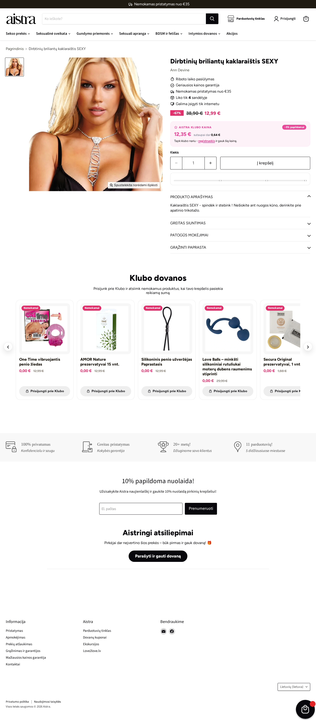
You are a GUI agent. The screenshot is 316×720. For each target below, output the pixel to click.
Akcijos (232, 33)
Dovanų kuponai (95, 637)
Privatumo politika (17, 702)
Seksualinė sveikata (52, 33)
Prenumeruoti (201, 508)
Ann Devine (179, 70)
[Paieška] (212, 18)
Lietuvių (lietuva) (291, 687)
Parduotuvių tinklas (97, 630)
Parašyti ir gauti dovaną (158, 556)
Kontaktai (13, 664)
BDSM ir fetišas (167, 33)
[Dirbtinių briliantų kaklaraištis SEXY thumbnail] (14, 67)
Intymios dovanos (203, 33)
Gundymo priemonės (93, 33)
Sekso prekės (16, 33)
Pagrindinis (15, 49)
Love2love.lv (92, 650)
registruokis (206, 141)
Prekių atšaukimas (19, 644)
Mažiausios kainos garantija (26, 657)
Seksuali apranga (133, 33)
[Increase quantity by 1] (211, 163)
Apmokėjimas (15, 637)
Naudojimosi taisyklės (47, 702)
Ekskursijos (91, 644)
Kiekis (174, 152)
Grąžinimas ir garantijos (23, 650)
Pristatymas (14, 630)
